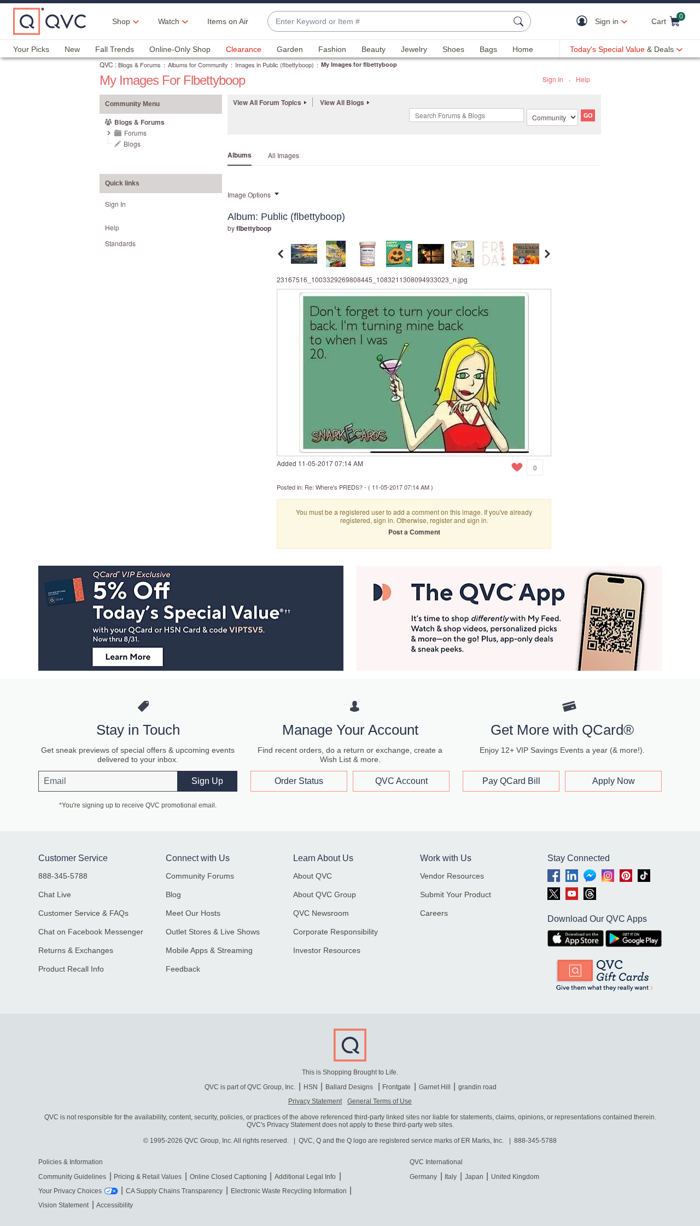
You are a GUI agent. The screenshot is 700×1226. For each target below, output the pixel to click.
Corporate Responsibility (335, 931)
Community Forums (200, 875)
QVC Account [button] (401, 781)
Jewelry (414, 49)
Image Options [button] (249, 194)
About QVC (312, 875)
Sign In (552, 79)
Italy (451, 1177)
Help (583, 79)
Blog (173, 894)
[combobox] (388, 21)
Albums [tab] (240, 155)
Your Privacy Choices (70, 1191)
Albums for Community (198, 64)
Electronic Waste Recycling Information (289, 1191)
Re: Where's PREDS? (334, 487)
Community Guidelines (72, 1177)
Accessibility (114, 1205)
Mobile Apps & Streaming (209, 950)
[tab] (304, 252)
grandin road (477, 1087)
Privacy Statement (315, 1101)
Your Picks (31, 49)
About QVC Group (324, 894)
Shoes (453, 49)
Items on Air (227, 21)
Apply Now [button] (613, 781)
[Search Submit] (520, 21)
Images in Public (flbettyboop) (274, 64)
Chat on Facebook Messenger (90, 931)
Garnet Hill (435, 1087)
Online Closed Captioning (228, 1177)
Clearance (243, 49)
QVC (106, 64)
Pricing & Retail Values (148, 1177)
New (72, 49)
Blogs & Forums (139, 64)
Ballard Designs (350, 1087)
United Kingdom (515, 1177)
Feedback (183, 968)
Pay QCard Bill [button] (511, 781)
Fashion (332, 49)
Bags (488, 49)
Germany (423, 1177)
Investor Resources (326, 950)
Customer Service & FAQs (83, 913)
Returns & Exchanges (75, 950)
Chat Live (54, 894)
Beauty (373, 49)
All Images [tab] (283, 155)
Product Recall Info (71, 968)
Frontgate (396, 1087)
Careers (434, 913)
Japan (474, 1177)
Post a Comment (414, 532)
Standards (120, 243)
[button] (584, 21)
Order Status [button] (299, 781)
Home (522, 49)
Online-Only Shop (180, 49)
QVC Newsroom (321, 913)
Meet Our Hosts (193, 913)
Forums (135, 132)
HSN (311, 1087)
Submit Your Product (455, 894)
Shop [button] (121, 21)
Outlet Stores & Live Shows (213, 931)
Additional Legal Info (305, 1177)
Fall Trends (114, 49)
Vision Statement (63, 1205)
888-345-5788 (63, 875)
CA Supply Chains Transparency (174, 1191)
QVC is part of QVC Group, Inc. (250, 1087)
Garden (290, 49)
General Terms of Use (379, 1101)
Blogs (132, 143)
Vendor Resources (452, 875)
